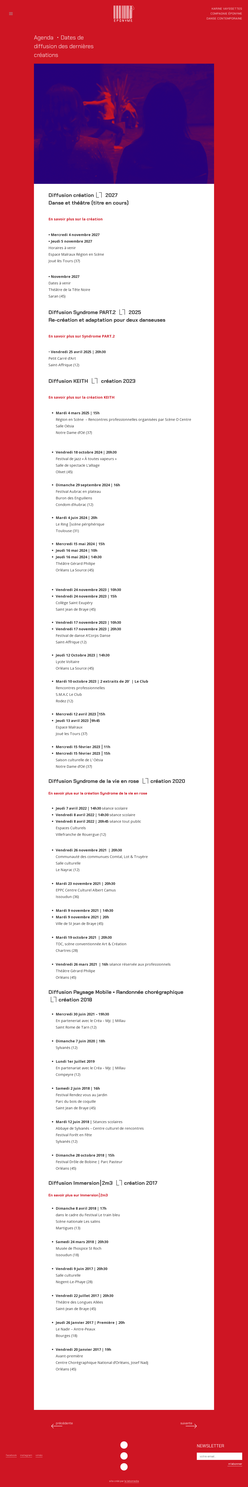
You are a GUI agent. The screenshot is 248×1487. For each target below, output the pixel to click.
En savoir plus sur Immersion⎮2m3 (78, 1195)
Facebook (11, 1455)
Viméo (39, 1455)
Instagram (26, 1455)
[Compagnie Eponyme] (124, 13)
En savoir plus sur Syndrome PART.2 (81, 336)
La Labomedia (131, 1481)
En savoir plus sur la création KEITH (81, 397)
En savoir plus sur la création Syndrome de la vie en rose (97, 793)
